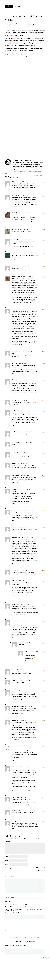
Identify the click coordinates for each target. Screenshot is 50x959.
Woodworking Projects (16, 54)
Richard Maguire (10, 23)
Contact (33, 937)
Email (6, 860)
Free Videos (8, 54)
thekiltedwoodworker (17, 253)
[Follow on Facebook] (6, 899)
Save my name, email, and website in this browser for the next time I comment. (26, 868)
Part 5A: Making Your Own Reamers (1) (16, 906)
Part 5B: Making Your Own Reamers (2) (16, 904)
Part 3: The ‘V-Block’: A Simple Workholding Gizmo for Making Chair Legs (25, 153)
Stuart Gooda (15, 351)
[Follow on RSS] (11, 899)
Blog (11, 937)
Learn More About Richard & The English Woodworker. (27, 171)
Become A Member (25, 937)
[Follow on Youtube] (9, 899)
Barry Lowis (15, 475)
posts (15, 38)
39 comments (25, 23)
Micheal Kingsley (16, 276)
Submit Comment (40, 870)
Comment (8, 841)
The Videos (16, 937)
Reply (43, 182)
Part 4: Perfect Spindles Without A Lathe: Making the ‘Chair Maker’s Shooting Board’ (24, 126)
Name (7, 856)
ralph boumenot (16, 510)
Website (7, 864)
